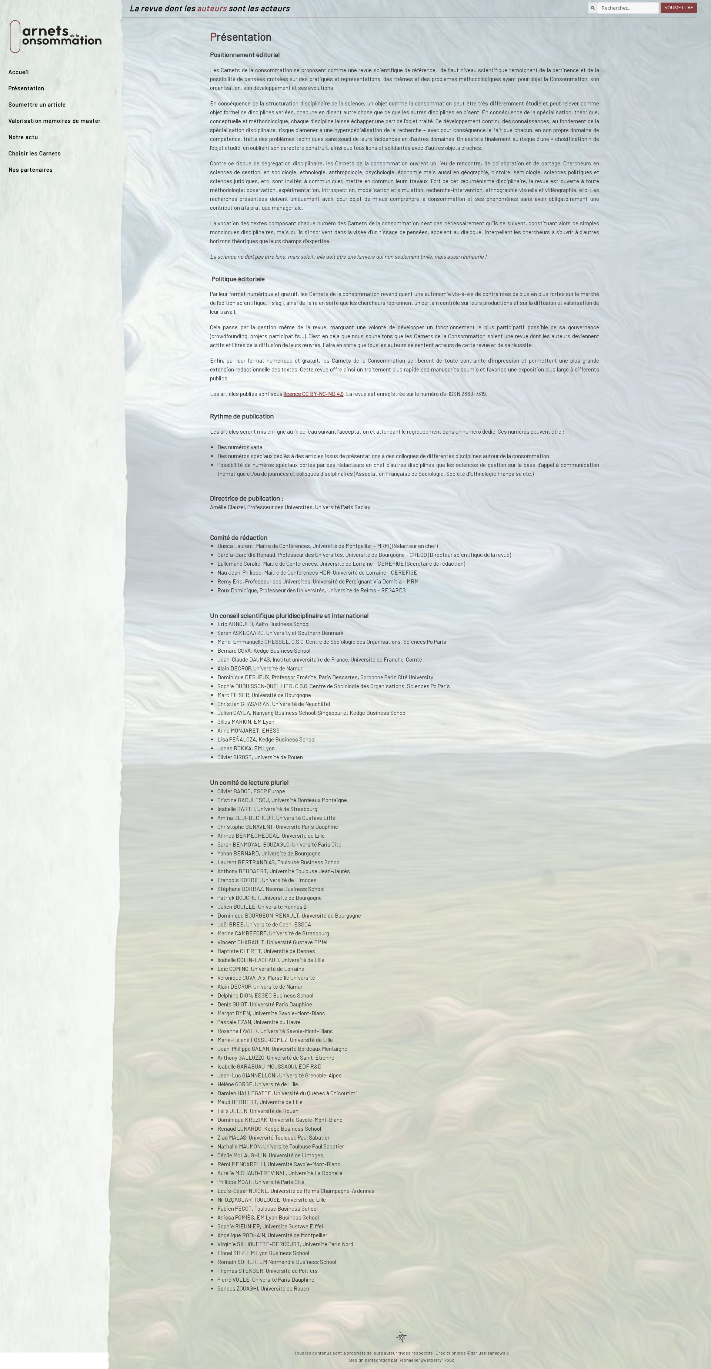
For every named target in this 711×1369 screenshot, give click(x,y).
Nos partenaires (31, 169)
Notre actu (23, 137)
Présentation (26, 88)
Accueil (19, 71)
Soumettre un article (37, 104)
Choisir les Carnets (35, 153)
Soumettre (678, 7)
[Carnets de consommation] (56, 36)
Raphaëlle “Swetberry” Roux (426, 1359)
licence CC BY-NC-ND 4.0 (314, 393)
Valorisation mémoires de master (55, 120)
